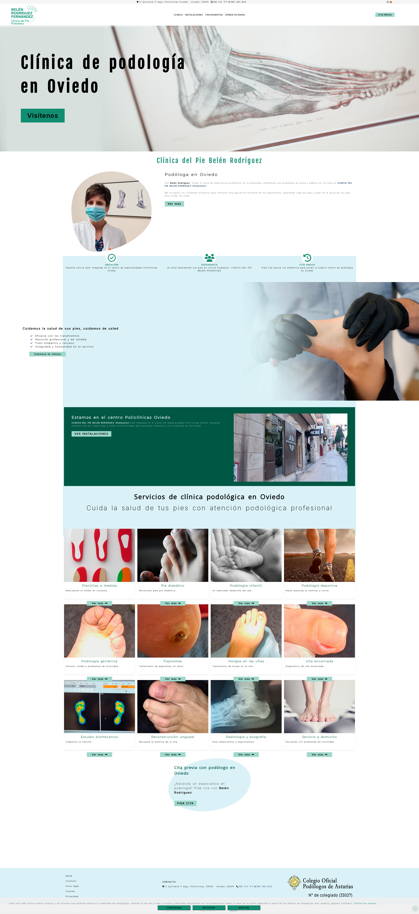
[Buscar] (387, 2)
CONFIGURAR (174, 908)
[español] (391, 2)
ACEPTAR (244, 908)
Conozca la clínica (47, 354)
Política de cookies (365, 903)
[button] (385, 15)
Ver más (98, 603)
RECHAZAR (209, 908)
